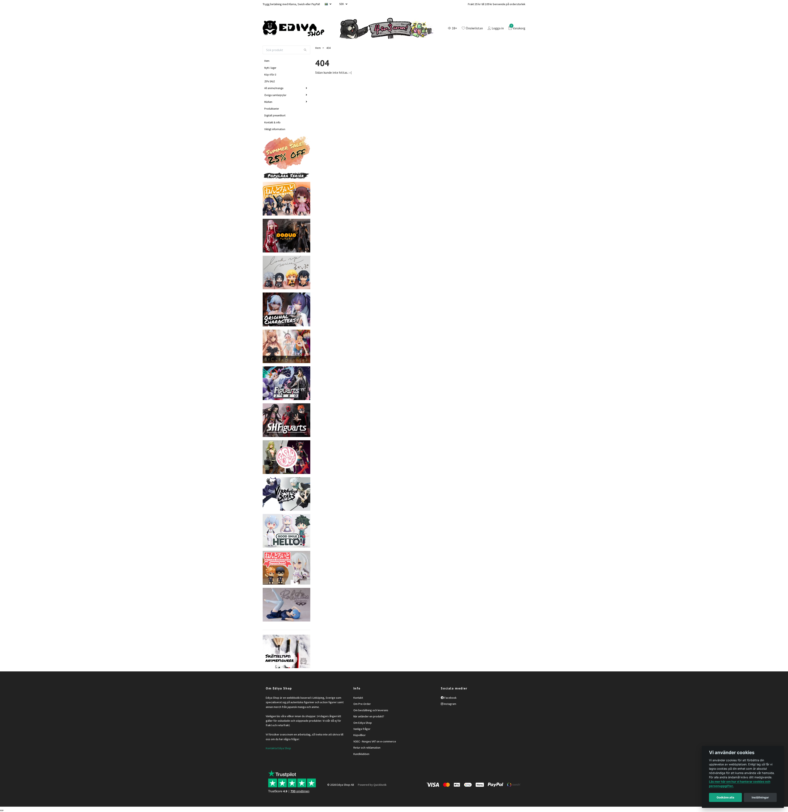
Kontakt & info (272, 122)
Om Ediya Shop (362, 723)
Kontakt (358, 698)
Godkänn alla (725, 797)
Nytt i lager (270, 67)
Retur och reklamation (366, 747)
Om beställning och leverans (370, 710)
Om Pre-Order (362, 704)
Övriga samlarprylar (275, 95)
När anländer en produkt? (368, 716)
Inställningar (760, 797)
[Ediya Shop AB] (293, 29)
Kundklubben (361, 754)
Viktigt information (274, 129)
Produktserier (271, 108)
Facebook (450, 698)
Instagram (449, 704)
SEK (342, 4)
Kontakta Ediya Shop (278, 748)
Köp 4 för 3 (270, 74)
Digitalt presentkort (274, 115)
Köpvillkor (359, 735)
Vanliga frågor (361, 729)
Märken (268, 101)
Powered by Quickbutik (372, 785)
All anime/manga (273, 88)
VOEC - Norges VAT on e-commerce (374, 741)
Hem (266, 60)
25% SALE (269, 81)
